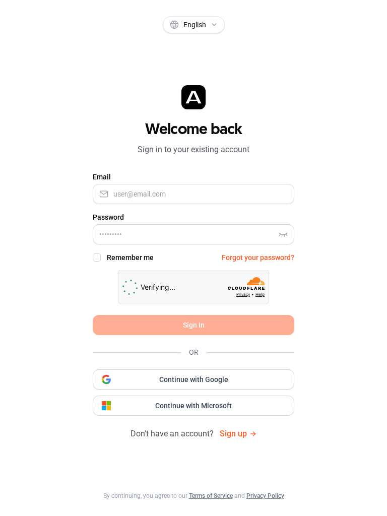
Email (102, 177)
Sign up (233, 433)
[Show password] (283, 234)
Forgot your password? (258, 257)
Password (108, 217)
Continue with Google (193, 379)
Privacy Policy (265, 495)
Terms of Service (211, 495)
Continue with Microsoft (193, 406)
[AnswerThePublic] (193, 97)
